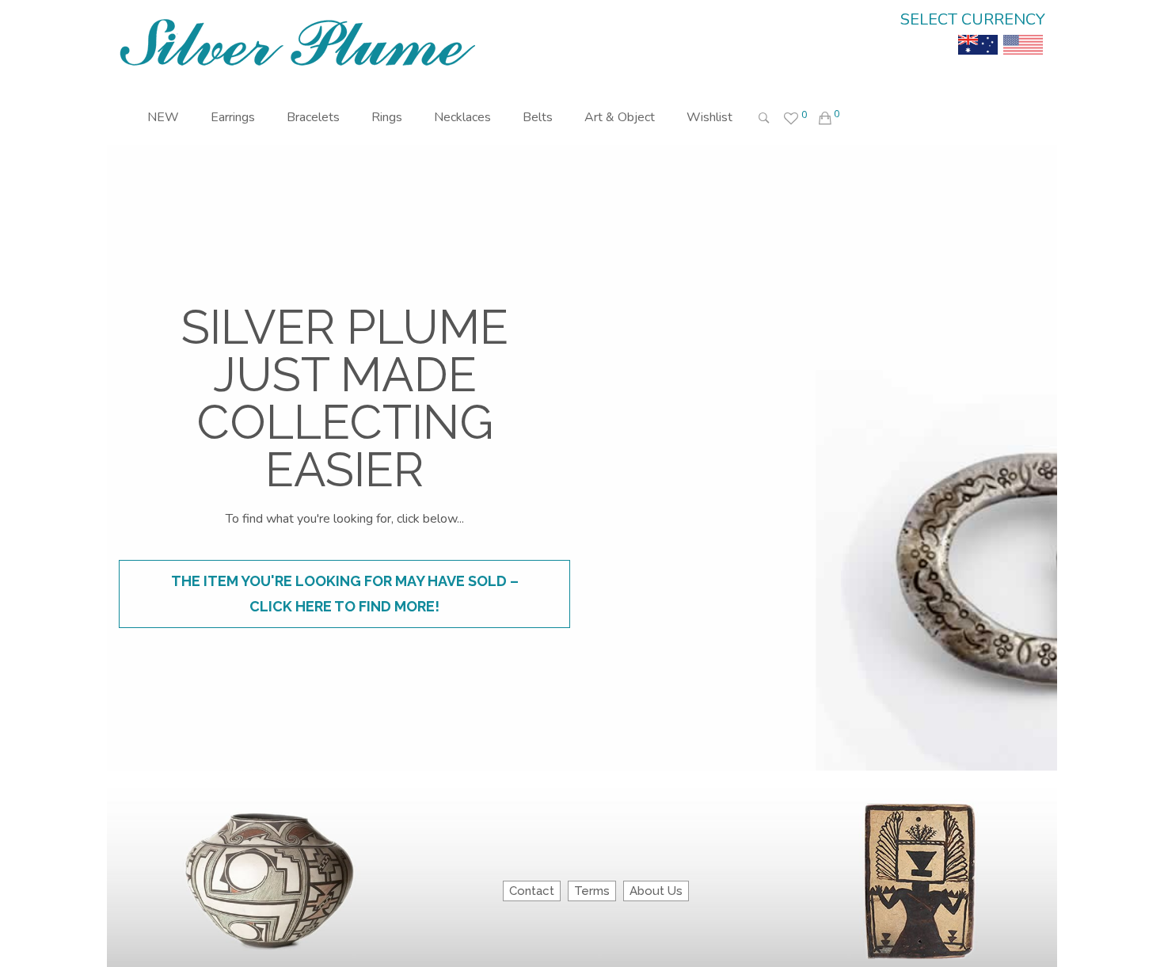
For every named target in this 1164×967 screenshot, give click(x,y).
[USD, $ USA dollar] (1023, 33)
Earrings (233, 117)
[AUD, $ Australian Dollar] (978, 33)
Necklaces (462, 117)
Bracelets (313, 117)
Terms (592, 891)
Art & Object (619, 117)
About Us (656, 891)
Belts (538, 117)
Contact (531, 891)
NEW (163, 117)
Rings (386, 117)
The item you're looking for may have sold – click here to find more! (345, 594)
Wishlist (709, 117)
